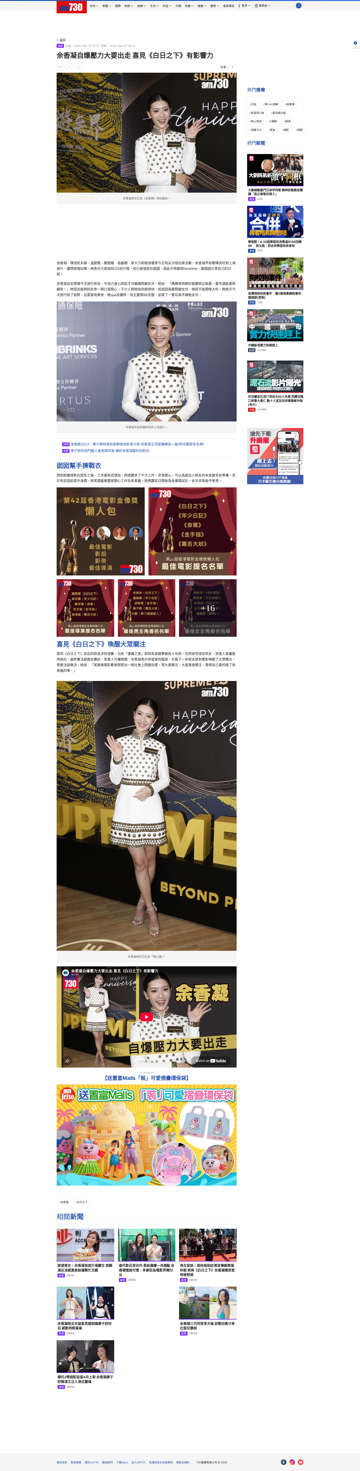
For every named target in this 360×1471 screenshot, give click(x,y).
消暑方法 (256, 129)
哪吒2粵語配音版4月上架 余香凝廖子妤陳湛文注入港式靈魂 (85, 1379)
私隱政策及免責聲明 (161, 1462)
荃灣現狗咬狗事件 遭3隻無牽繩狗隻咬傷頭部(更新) (274, 295)
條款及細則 (182, 1462)
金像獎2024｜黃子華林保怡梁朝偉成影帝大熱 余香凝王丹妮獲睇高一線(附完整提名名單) (137, 444)
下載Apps (122, 1462)
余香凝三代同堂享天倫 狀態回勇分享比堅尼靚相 (207, 1326)
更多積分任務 (200, 1447)
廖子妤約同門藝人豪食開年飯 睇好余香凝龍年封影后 (110, 451)
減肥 (286, 129)
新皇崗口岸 (257, 112)
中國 (251, 409)
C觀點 (273, 121)
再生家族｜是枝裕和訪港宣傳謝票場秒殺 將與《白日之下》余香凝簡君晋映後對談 (207, 1270)
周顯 (299, 129)
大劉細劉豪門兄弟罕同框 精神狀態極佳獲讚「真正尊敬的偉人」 (275, 192)
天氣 (253, 104)
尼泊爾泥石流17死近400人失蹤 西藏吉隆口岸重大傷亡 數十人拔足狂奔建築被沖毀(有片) (275, 400)
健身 (272, 129)
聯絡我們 (107, 1462)
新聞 (251, 350)
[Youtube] (300, 1462)
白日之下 (82, 1202)
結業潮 (290, 104)
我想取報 (76, 1462)
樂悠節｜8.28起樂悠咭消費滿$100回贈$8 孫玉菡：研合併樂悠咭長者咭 (275, 244)
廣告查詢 (62, 1462)
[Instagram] (292, 1462)
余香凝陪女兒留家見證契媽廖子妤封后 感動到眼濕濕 (85, 1326)
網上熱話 (256, 121)
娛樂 (60, 45)
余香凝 (64, 1202)
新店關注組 (279, 112)
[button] (246, 5)
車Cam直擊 (271, 104)
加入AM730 (138, 1462)
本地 (251, 250)
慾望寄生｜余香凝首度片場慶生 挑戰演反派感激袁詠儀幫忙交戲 (85, 1268)
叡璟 (288, 121)
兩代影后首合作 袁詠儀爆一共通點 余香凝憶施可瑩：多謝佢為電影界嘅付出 (146, 1270)
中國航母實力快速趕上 (263, 345)
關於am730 (92, 1462)
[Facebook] (283, 1462)
